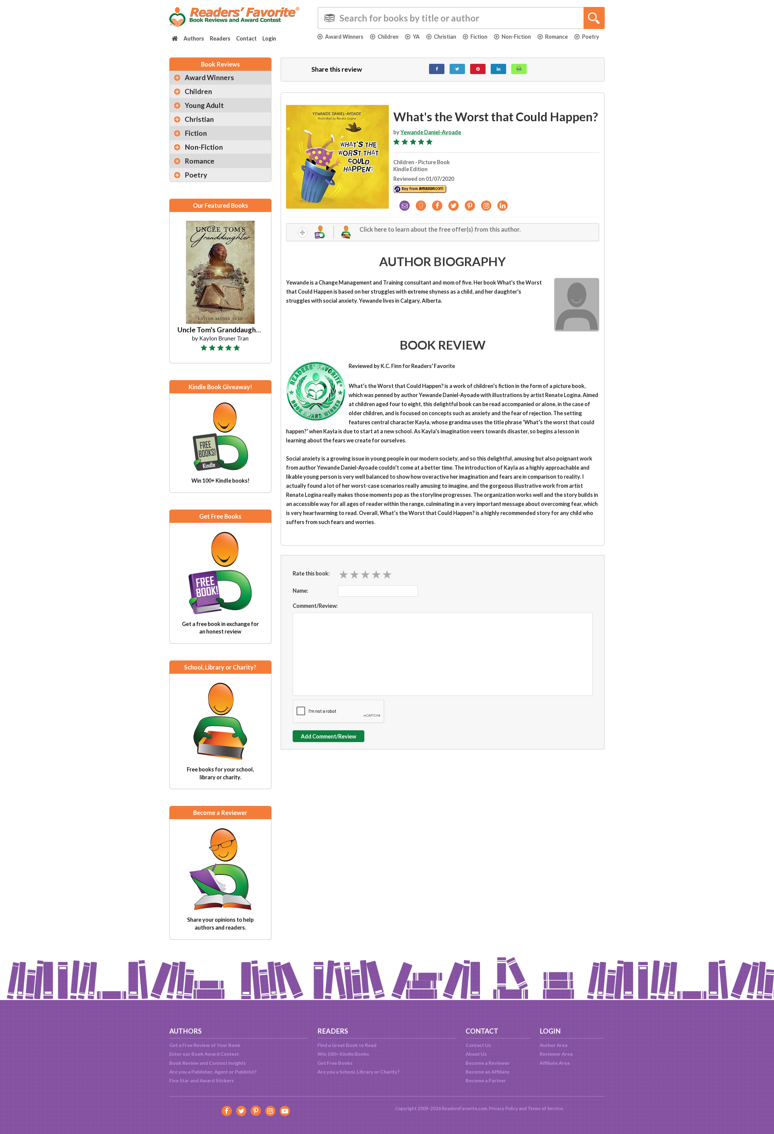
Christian (445, 36)
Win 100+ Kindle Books (343, 1054)
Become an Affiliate (487, 1071)
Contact (246, 38)
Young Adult (204, 105)
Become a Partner (486, 1080)
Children (388, 36)
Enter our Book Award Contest (204, 1054)
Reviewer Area (556, 1054)
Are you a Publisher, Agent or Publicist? (213, 1071)
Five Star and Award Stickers (201, 1080)
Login (269, 38)
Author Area (553, 1045)
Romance (556, 36)
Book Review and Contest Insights (207, 1063)
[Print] (519, 69)
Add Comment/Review (328, 736)
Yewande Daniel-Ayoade (430, 132)
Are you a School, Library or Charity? (358, 1071)
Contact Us (478, 1045)
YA (416, 36)
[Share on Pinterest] (478, 69)
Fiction (478, 36)
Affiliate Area (555, 1063)
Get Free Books (335, 1063)
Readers (220, 38)
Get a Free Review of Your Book (204, 1045)
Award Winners (344, 36)
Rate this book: (311, 573)
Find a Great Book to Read (346, 1045)
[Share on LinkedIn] (498, 69)
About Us (476, 1054)
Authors (194, 38)
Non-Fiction (516, 36)
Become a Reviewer (488, 1063)
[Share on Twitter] (457, 69)
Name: (300, 590)
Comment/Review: (315, 605)
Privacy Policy (503, 1108)
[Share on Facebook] (436, 69)
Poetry (590, 36)
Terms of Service (545, 1108)
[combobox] (461, 18)
